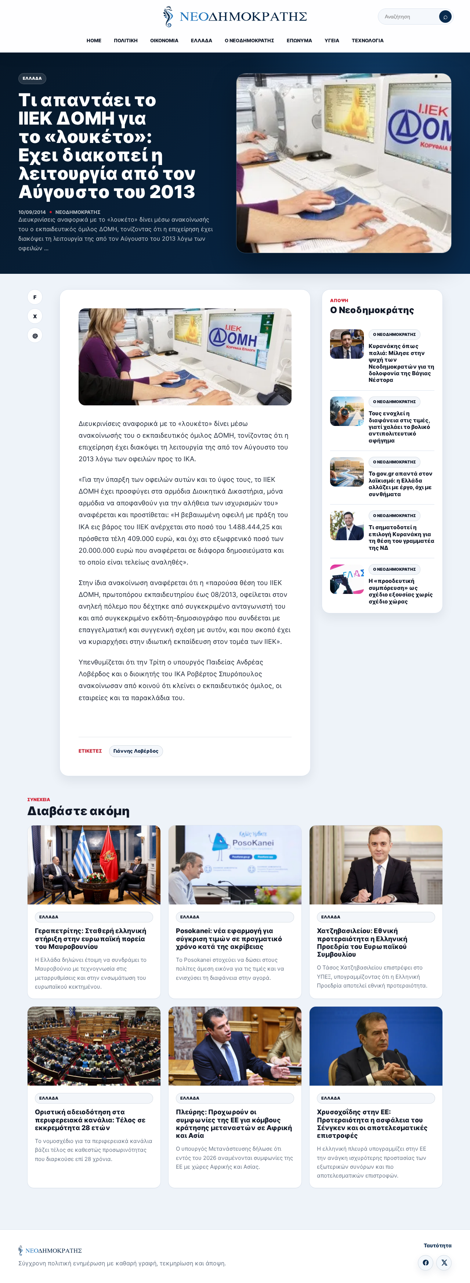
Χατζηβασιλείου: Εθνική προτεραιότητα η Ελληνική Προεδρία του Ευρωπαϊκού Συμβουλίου (362, 942)
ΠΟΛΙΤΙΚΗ (126, 40)
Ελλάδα (32, 78)
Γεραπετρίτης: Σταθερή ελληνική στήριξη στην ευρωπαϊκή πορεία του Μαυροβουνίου (90, 938)
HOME (94, 40)
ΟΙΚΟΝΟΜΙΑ (164, 40)
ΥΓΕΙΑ (332, 40)
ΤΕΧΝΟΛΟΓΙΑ (368, 40)
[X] (444, 1263)
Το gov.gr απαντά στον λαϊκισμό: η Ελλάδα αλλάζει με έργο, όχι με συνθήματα (401, 484)
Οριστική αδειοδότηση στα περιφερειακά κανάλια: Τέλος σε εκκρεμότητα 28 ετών (90, 1119)
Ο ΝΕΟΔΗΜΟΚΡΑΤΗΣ (249, 40)
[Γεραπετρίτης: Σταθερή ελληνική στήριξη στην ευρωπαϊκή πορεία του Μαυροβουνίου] (94, 864)
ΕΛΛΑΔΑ (201, 40)
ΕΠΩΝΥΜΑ (299, 40)
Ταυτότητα (438, 1245)
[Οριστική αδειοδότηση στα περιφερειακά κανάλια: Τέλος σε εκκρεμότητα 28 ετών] (94, 1046)
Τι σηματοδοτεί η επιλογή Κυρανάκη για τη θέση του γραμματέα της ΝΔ (401, 537)
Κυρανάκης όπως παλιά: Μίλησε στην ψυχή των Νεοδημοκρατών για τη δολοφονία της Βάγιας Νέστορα (401, 363)
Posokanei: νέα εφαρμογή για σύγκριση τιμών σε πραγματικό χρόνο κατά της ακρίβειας (229, 938)
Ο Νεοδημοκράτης (394, 334)
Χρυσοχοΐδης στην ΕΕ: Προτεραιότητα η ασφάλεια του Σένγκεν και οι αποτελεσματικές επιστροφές (372, 1123)
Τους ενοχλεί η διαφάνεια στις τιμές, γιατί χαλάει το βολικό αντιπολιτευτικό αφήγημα (399, 427)
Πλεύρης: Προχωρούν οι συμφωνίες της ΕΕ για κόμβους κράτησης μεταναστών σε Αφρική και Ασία (234, 1123)
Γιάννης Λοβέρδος (136, 751)
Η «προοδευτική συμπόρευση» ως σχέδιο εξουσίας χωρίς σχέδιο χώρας (401, 591)
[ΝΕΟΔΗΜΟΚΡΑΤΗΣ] (235, 16)
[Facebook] (425, 1263)
